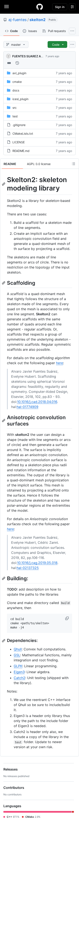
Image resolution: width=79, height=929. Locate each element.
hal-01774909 (27, 407)
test (15, 116)
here (59, 363)
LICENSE (18, 142)
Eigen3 (19, 672)
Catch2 (19, 678)
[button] (67, 618)
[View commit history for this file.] (17, 63)
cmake (17, 81)
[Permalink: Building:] (4, 578)
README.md (20, 151)
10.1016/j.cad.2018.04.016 (37, 402)
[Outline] (73, 163)
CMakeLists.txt (22, 133)
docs (15, 90)
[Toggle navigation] (6, 6)
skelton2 (37, 19)
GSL (17, 655)
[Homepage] (39, 6)
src (14, 107)
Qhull (18, 649)
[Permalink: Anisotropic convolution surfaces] (4, 420)
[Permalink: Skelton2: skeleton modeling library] (4, 184)
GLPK (18, 666)
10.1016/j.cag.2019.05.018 (37, 563)
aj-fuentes (17, 19)
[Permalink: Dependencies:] (4, 641)
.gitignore (18, 125)
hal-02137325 (28, 568)
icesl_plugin (20, 99)
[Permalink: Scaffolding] (4, 283)
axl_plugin (19, 73)
